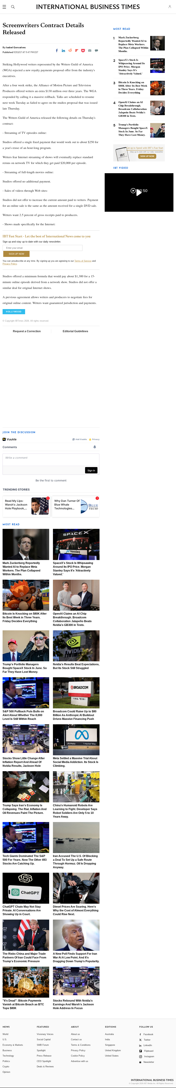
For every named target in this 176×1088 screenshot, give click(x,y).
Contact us (76, 1039)
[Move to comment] (96, 50)
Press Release (44, 1055)
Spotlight (41, 1050)
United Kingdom (113, 1050)
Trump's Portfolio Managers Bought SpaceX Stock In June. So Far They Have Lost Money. (25, 668)
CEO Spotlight (44, 1061)
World (5, 1034)
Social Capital (44, 1039)
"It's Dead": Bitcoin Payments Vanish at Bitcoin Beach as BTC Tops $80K (23, 1004)
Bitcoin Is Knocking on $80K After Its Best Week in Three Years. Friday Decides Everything (25, 617)
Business (7, 1050)
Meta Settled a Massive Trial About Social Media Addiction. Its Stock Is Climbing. (75, 762)
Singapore (110, 1045)
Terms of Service (82, 261)
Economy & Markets (13, 1045)
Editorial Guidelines (75, 331)
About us (75, 1034)
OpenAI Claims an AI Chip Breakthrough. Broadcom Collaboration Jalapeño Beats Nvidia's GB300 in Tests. (132, 109)
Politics (6, 1061)
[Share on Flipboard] (77, 50)
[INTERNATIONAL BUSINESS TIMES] (88, 7)
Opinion (6, 1072)
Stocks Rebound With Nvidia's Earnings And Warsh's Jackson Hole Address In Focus (73, 1004)
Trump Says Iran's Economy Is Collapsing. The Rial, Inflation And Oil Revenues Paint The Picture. (25, 809)
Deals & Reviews (45, 1066)
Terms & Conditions (81, 1045)
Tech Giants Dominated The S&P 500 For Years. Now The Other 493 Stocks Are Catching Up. (25, 860)
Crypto (6, 1066)
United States (112, 1055)
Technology (8, 1055)
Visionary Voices (45, 1034)
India (107, 1039)
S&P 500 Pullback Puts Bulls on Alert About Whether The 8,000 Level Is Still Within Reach (23, 715)
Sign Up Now (147, 156)
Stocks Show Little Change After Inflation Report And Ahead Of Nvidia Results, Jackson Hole (24, 762)
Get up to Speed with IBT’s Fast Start (144, 148)
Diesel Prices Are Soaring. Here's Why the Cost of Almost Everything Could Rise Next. (75, 910)
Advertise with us (79, 1061)
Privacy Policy (10, 264)
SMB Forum (43, 1045)
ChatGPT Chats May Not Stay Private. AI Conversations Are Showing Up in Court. (22, 910)
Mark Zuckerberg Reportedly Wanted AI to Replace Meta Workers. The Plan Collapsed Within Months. (133, 44)
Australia (109, 1034)
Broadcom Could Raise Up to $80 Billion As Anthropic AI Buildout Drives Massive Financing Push (74, 715)
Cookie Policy (78, 1055)
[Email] (90, 50)
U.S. (5, 1039)
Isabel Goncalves (16, 47)
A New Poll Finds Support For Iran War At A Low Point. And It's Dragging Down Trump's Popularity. (76, 957)
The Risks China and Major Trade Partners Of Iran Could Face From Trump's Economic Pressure (24, 957)
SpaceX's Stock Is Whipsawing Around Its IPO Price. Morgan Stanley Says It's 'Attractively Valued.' (131, 67)
